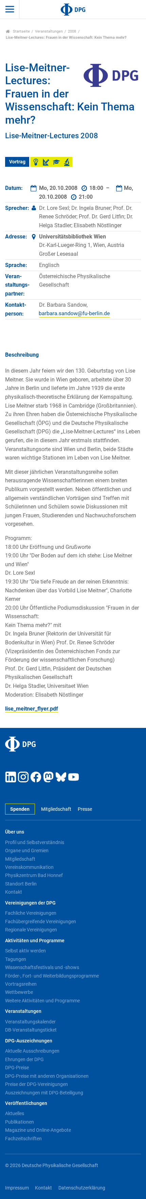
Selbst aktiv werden (25, 950)
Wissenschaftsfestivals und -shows (42, 967)
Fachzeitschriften (23, 1138)
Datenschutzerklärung (81, 1188)
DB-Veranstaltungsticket (31, 1030)
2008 (72, 31)
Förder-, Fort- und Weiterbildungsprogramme (52, 976)
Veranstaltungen (49, 31)
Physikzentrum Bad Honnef (34, 875)
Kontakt (13, 892)
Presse (85, 809)
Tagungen (15, 959)
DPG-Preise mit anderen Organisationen (47, 1076)
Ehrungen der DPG (24, 1059)
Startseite (21, 31)
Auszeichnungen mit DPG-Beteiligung (44, 1092)
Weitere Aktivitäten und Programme (42, 1000)
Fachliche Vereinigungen (30, 913)
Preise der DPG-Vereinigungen (36, 1084)
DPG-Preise (17, 1067)
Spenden (20, 809)
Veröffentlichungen (26, 1103)
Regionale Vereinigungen (31, 929)
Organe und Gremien (27, 850)
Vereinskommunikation (29, 867)
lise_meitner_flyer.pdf (31, 708)
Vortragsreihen (21, 984)
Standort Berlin (21, 884)
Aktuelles (14, 1113)
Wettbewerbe (19, 992)
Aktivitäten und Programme (35, 941)
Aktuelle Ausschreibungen (32, 1051)
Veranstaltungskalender (30, 1021)
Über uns (14, 832)
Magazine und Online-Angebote (38, 1130)
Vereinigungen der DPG (30, 903)
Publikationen (19, 1122)
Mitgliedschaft (56, 809)
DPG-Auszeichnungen (28, 1041)
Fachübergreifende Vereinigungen (40, 921)
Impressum (17, 1188)
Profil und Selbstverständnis (34, 842)
